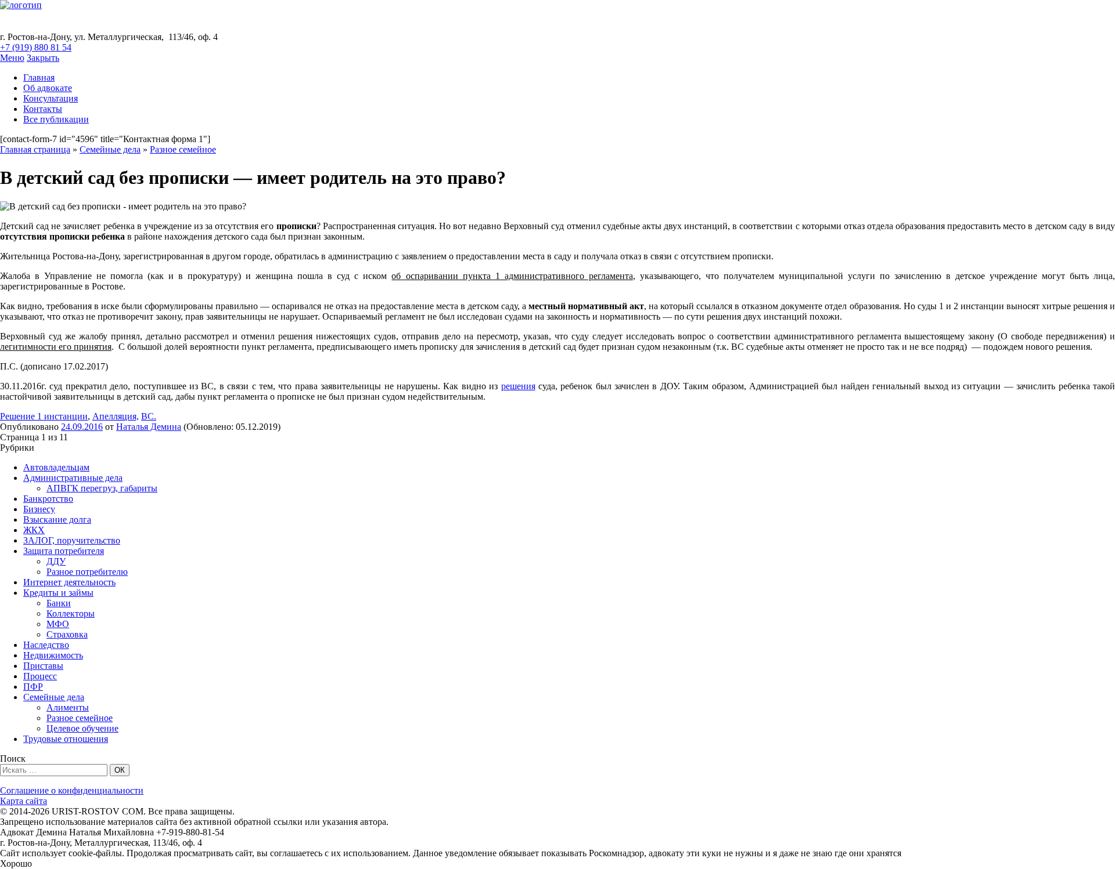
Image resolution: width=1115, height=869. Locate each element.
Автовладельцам (56, 467)
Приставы (43, 666)
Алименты (67, 707)
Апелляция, (115, 416)
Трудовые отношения (65, 739)
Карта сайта (23, 801)
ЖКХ (34, 530)
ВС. (148, 416)
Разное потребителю (87, 572)
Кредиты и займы (58, 593)
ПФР (33, 686)
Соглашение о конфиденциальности (71, 790)
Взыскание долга (57, 519)
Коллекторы (70, 613)
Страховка (67, 634)
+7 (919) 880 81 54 (35, 47)
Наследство (46, 645)
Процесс (40, 676)
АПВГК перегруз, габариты (101, 488)
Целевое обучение (82, 728)
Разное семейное (183, 149)
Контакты (42, 109)
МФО (57, 624)
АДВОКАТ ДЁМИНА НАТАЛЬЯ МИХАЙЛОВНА (198, 20)
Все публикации (56, 119)
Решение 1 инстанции (44, 416)
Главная (39, 77)
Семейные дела (110, 149)
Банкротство (48, 499)
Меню (12, 58)
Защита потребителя (63, 551)
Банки (58, 603)
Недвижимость (53, 655)
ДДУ (56, 561)
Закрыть (43, 58)
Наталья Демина (148, 427)
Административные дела (73, 478)
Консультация (50, 98)
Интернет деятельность (69, 582)
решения (518, 386)
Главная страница (35, 149)
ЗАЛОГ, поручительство (71, 540)
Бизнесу (39, 509)
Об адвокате (47, 88)
